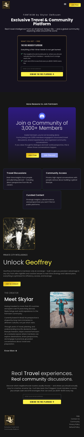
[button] (65, 4)
